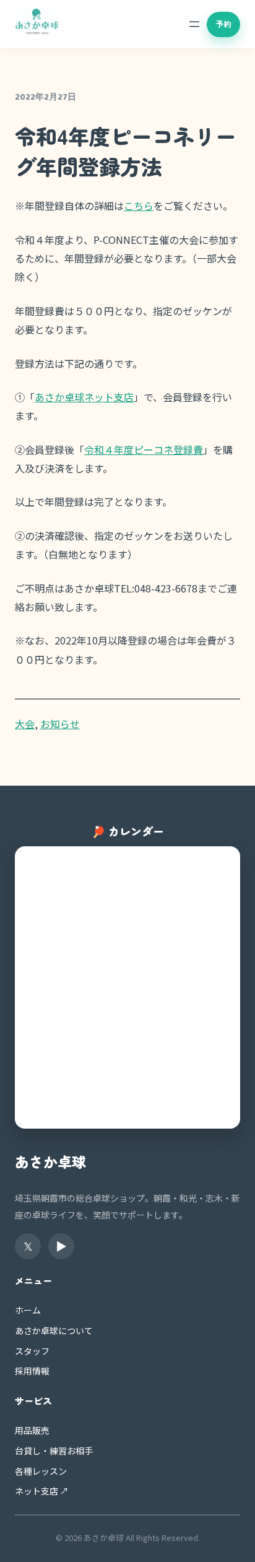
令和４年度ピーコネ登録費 (143, 449)
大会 (25, 723)
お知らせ (60, 723)
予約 (223, 24)
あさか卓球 (50, 1161)
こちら (138, 205)
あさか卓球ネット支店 (84, 396)
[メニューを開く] (194, 24)
